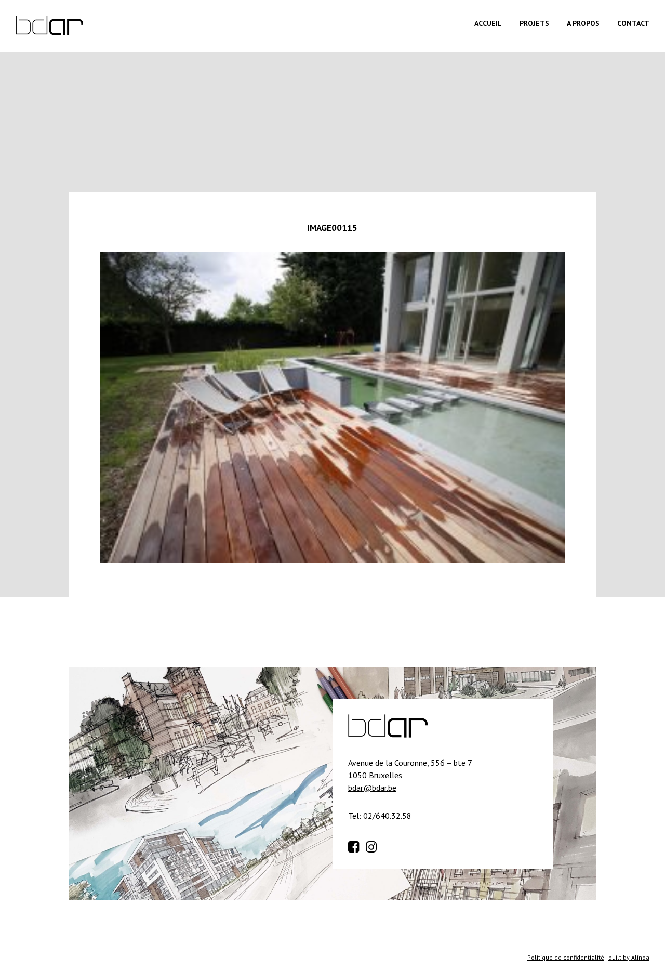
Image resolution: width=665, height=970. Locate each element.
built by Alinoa (628, 957)
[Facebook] (356, 845)
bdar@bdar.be (372, 787)
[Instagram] (373, 845)
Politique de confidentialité (565, 957)
